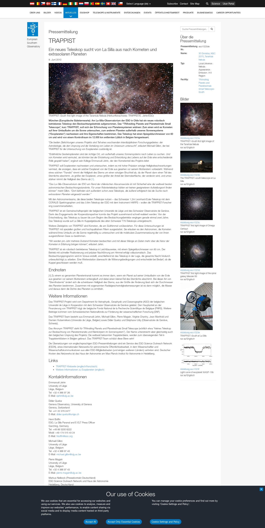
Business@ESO (205, 12)
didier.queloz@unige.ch (67, 414)
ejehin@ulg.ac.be (64, 395)
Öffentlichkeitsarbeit (167, 12)
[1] (92, 179)
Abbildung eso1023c (190, 222)
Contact (184, 3)
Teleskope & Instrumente (106, 12)
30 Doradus (204, 53)
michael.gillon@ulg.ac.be (68, 454)
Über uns (35, 12)
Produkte (188, 12)
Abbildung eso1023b (190, 175)
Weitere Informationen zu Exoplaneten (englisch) (80, 369)
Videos (58, 12)
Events (147, 12)
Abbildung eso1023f (189, 369)
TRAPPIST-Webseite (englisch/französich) (76, 366)
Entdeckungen (132, 12)
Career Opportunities (228, 12)
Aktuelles (70, 12)
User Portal (228, 3)
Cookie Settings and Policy (166, 521)
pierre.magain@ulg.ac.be (68, 472)
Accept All (90, 521)
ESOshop (84, 12)
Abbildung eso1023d (190, 270)
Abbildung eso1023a (190, 138)
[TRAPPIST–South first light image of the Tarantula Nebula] (111, 88)
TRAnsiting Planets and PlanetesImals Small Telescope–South (207, 85)
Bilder (47, 12)
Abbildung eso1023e (190, 332)
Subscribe (172, 3)
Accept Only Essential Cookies (124, 521)
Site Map (195, 3)
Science (216, 3)
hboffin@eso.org (64, 436)
